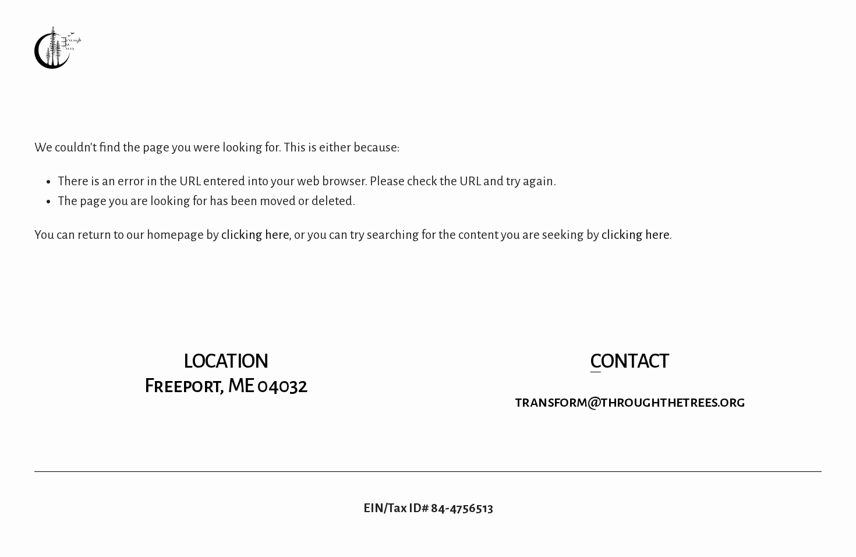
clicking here (255, 235)
